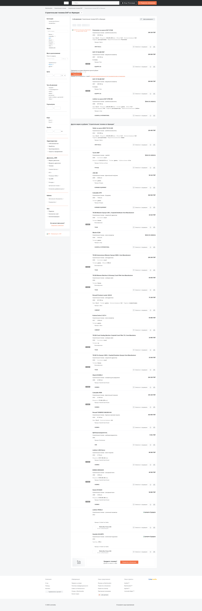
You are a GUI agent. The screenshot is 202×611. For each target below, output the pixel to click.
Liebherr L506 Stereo (99, 450)
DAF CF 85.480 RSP (98, 79)
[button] (150, 46)
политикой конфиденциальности (98, 76)
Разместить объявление (129, 562)
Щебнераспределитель (100, 432)
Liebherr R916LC (98, 510)
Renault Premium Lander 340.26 (102, 295)
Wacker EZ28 (96, 232)
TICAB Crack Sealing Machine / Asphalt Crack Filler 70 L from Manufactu (114, 335)
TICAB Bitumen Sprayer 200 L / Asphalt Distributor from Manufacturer (113, 212)
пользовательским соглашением (116, 76)
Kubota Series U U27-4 (99, 315)
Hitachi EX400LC (98, 375)
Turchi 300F (96, 152)
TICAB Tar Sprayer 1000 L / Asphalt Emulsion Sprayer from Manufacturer (114, 355)
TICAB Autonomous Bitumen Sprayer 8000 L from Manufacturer (112, 255)
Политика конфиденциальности (80, 585)
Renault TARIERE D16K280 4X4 (102, 412)
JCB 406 (95, 173)
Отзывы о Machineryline (78, 591)
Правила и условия (77, 583)
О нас (46, 583)
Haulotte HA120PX (98, 534)
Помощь (47, 585)
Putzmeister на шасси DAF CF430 (103, 30)
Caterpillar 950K (97, 392)
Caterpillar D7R (97, 193)
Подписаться (76, 74)
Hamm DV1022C (97, 490)
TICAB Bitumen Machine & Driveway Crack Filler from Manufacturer (113, 275)
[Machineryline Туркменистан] (53, 3)
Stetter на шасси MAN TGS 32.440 (103, 128)
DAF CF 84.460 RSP (98, 52)
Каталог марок (75, 593)
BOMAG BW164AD (98, 470)
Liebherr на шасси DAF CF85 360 (103, 99)
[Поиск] (73, 3)
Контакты (47, 588)
